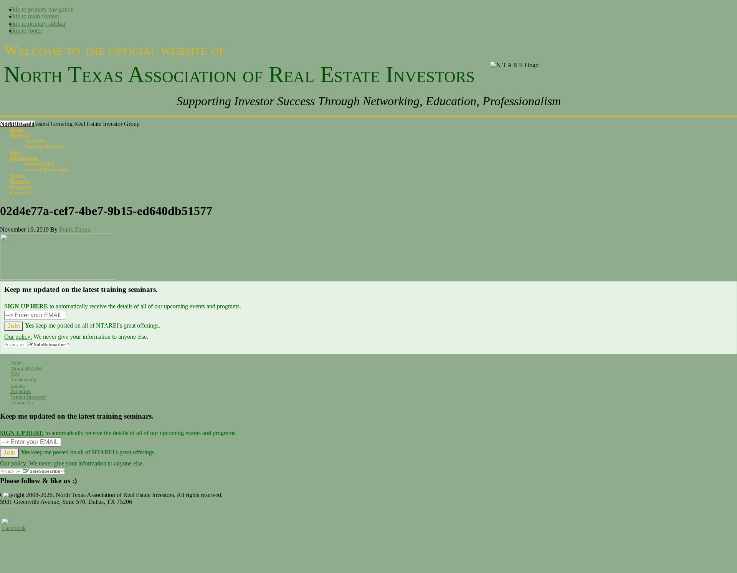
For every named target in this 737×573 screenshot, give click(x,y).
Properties (20, 391)
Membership (23, 380)
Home (16, 363)
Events (17, 385)
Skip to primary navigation (41, 9)
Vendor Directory (28, 397)
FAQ (15, 374)
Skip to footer (25, 30)
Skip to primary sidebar (37, 23)
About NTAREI (26, 368)
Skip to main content (34, 16)
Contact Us (21, 403)
